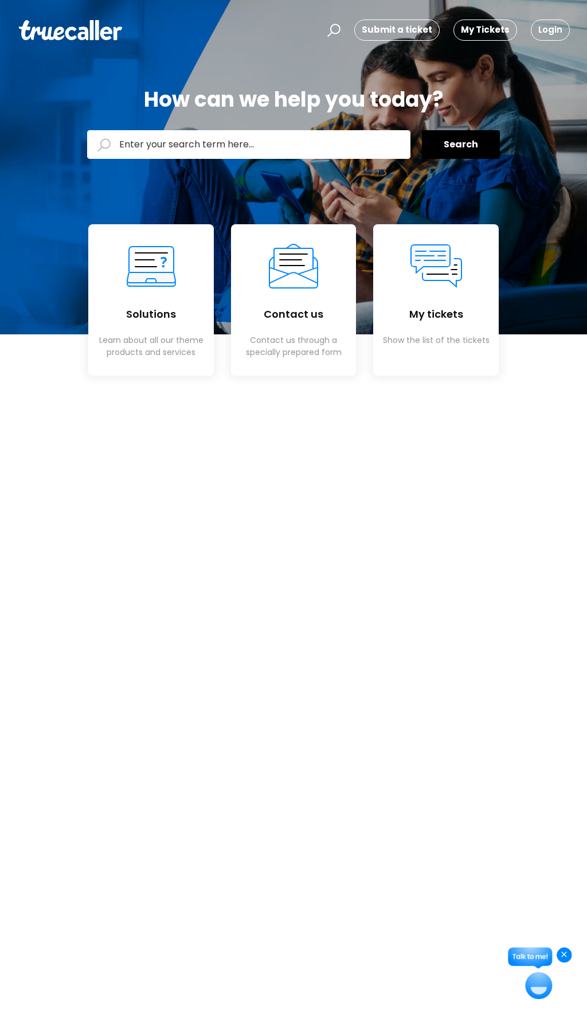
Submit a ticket (397, 30)
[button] (332, 30)
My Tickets (485, 30)
